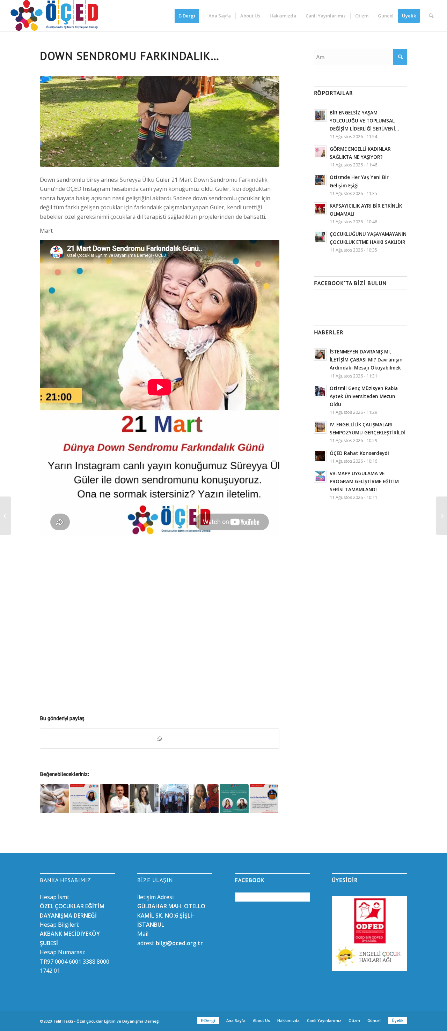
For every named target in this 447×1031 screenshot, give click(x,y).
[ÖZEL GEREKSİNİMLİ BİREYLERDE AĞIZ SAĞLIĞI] (54, 798)
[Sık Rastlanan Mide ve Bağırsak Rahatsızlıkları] (84, 798)
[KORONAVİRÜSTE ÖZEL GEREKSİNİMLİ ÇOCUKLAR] (204, 798)
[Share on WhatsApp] (159, 738)
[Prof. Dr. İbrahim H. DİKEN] (264, 798)
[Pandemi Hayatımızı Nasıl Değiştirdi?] (5, 515)
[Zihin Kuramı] (234, 798)
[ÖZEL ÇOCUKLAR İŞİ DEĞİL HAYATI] (174, 798)
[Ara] (431, 15)
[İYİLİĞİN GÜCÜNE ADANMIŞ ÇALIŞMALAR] (144, 798)
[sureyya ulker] (159, 121)
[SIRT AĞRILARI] (114, 798)
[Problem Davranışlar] (441, 515)
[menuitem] (189, 15)
